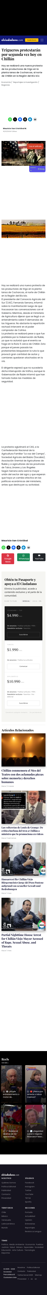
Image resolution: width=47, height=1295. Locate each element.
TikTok (28, 1198)
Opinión (28, 1220)
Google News (7, 560)
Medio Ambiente (16, 1244)
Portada (28, 1212)
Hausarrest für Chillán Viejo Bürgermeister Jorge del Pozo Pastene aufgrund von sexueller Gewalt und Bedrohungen (23, 884)
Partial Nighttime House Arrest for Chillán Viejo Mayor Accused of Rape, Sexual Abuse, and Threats (22, 940)
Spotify (28, 1202)
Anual (37, 601)
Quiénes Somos (9, 1182)
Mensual (26, 601)
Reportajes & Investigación (25, 82)
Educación (6, 1250)
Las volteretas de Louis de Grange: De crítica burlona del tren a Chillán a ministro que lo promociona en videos (22, 831)
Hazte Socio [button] (31, 40)
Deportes (6, 1253)
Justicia (5, 1247)
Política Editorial (9, 1186)
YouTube (39, 558)
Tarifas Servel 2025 (25, 1275)
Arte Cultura (17, 1250)
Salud (12, 1247)
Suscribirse (23, 635)
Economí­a (6, 82)
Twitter (28, 1190)
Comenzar (24, 666)
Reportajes (30, 1227)
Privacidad (6, 1198)
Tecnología (29, 1250)
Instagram (30, 1186)
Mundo (5, 1227)
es (32, 1279)
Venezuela (6, 1220)
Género (19, 1247)
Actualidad (30, 1216)
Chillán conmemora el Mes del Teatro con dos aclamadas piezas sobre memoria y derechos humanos (22, 776)
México (5, 1216)
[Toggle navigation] (41, 40)
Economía (30, 1244)
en (36, 1279)
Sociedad (39, 1247)
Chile (4, 1212)
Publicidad (6, 1190)
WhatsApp (24, 558)
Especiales (28, 1247)
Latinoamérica (8, 1224)
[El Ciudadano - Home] (12, 40)
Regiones (6, 85)
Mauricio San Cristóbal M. (15, 128)
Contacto (6, 1194)
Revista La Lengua (33, 1231)
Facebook (29, 1182)
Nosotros (21, 1267)
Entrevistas (30, 1224)
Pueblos (39, 1244)
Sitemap (38, 1275)
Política (5, 1244)
